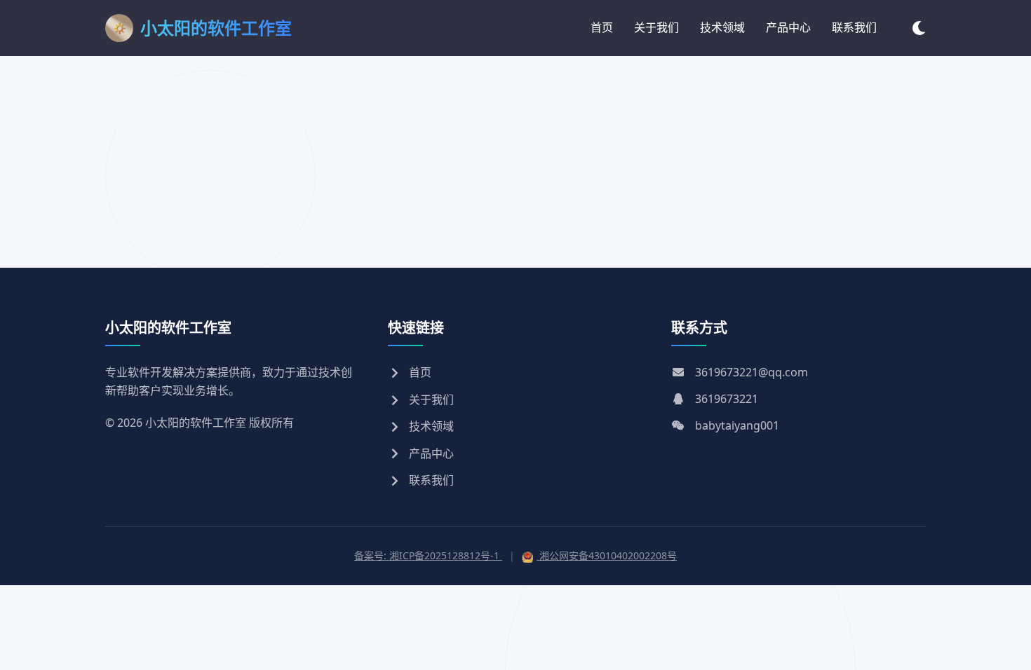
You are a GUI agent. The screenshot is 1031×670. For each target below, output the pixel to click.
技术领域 (722, 27)
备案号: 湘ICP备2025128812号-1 (428, 555)
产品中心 (788, 27)
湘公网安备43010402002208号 (607, 555)
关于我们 (656, 27)
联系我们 (854, 27)
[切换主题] (919, 27)
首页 (602, 27)
